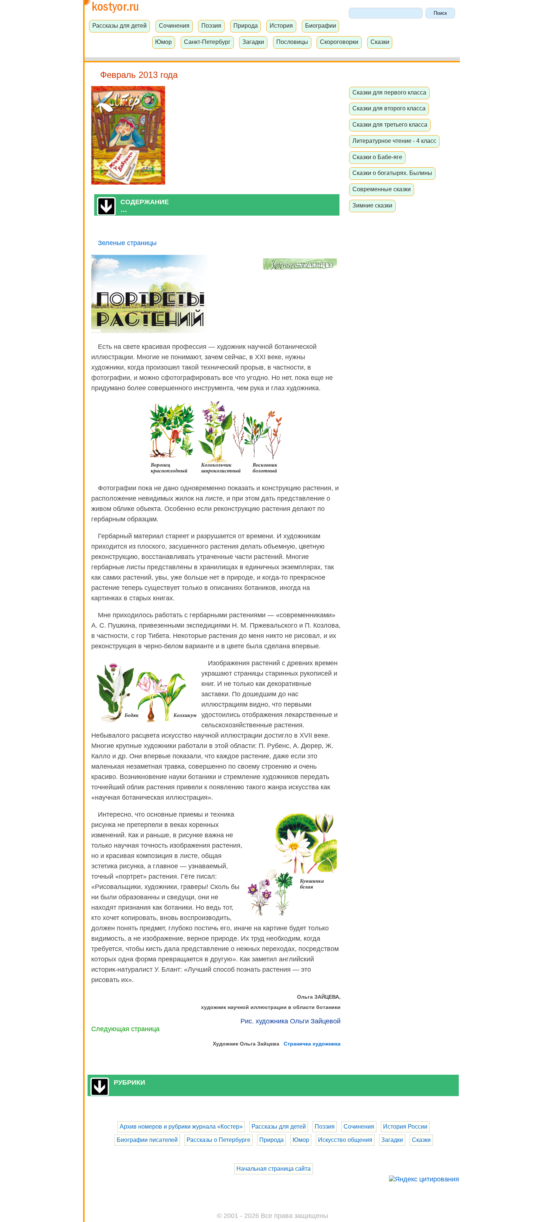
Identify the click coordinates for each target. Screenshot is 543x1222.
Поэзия (211, 25)
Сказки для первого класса (389, 92)
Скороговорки (339, 41)
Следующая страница (125, 1029)
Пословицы (292, 41)
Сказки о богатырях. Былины (392, 172)
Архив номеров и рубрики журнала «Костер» (181, 1126)
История (281, 25)
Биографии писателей (147, 1140)
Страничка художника (312, 1044)
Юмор (163, 41)
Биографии (320, 25)
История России (405, 1126)
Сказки (379, 41)
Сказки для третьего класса (389, 124)
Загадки (253, 41)
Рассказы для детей (119, 25)
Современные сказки (381, 189)
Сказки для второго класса (389, 108)
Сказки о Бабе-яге (377, 157)
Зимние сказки (372, 205)
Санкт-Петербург (207, 41)
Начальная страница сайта (273, 1169)
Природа (245, 25)
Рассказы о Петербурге (218, 1140)
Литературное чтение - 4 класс (394, 140)
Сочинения (174, 25)
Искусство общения (345, 1140)
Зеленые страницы (127, 243)
